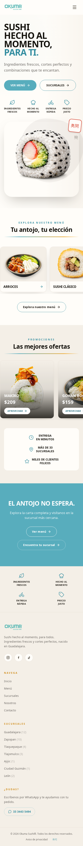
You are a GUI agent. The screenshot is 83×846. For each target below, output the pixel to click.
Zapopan (13, 739)
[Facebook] (19, 658)
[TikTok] (29, 658)
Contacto (10, 710)
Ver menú (39, 531)
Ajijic (9, 761)
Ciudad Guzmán (17, 768)
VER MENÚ (17, 85)
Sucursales (11, 696)
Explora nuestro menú (39, 307)
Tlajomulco (13, 754)
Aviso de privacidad (37, 839)
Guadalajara (15, 732)
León (9, 776)
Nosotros (10, 703)
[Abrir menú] (74, 7)
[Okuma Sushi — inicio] (13, 7)
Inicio (7, 681)
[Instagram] (8, 658)
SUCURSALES (55, 85)
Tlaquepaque (15, 747)
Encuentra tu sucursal (39, 545)
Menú (8, 688)
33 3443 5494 (22, 811)
